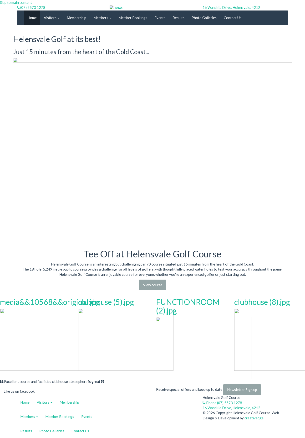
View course (152, 285)
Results (178, 18)
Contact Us (232, 18)
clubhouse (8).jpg (262, 302)
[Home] (116, 7)
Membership (76, 18)
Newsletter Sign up (242, 389)
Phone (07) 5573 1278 (223, 403)
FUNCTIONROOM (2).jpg (188, 306)
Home (32, 18)
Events (159, 18)
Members (101, 18)
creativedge (254, 418)
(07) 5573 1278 (32, 7)
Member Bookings (132, 18)
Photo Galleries (204, 18)
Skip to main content (16, 2)
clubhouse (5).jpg (106, 302)
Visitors (50, 18)
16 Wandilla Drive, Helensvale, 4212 (231, 7)
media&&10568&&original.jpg (50, 302)
